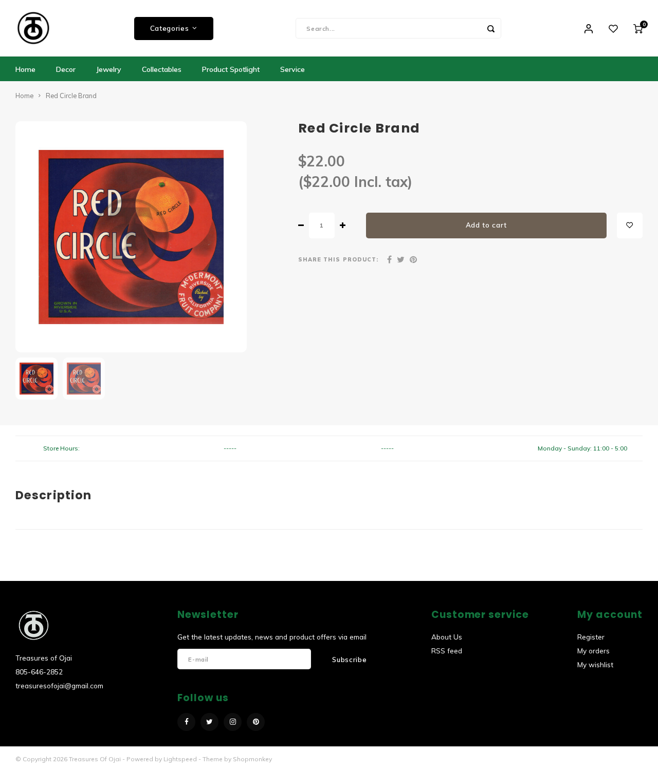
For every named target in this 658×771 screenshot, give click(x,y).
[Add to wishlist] (630, 225)
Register (591, 636)
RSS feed (446, 650)
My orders (593, 650)
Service (292, 69)
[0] (638, 28)
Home (25, 69)
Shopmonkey (252, 759)
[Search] (491, 28)
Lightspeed (180, 759)
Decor (66, 69)
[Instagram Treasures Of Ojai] (233, 722)
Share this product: (338, 259)
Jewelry (108, 69)
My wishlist (595, 664)
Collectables (161, 69)
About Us (446, 636)
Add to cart (486, 225)
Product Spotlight (231, 69)
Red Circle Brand (71, 95)
